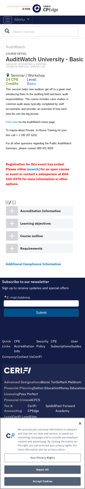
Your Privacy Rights (42, 457)
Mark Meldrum (70, 382)
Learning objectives (35, 223)
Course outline (31, 236)
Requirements (31, 248)
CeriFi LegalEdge (24, 417)
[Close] (80, 423)
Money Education (72, 388)
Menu (19, 19)
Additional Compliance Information (33, 264)
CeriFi (37, 357)
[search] (33, 169)
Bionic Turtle (50, 382)
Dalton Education (46, 388)
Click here (12, 122)
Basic (31, 83)
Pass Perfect (28, 394)
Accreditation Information (40, 211)
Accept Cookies (42, 481)
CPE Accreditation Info (24, 346)
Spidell (50, 406)
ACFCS (35, 400)
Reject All (42, 469)
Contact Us (25, 357)
